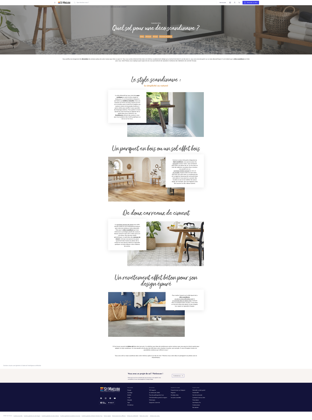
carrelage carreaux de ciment (125, 225)
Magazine (98, 6)
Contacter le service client (199, 397)
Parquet (129, 390)
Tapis (128, 402)
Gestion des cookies (144, 416)
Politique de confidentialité (132, 416)
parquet (175, 164)
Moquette (129, 400)
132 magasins (152, 390)
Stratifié (129, 395)
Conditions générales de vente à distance (50, 416)
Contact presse (196, 405)
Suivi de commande (197, 395)
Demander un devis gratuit (199, 390)
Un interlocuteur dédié (154, 392)
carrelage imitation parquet (181, 171)
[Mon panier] (239, 2)
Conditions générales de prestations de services (70, 416)
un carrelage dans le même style (181, 301)
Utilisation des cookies (154, 416)
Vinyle (128, 397)
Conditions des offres (18, 416)
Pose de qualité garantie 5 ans (156, 395)
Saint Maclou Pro (197, 402)
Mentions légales (107, 416)
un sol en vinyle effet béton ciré (184, 299)
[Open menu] (55, 2)
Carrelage (129, 392)
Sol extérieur (130, 405)
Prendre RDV (196, 392)
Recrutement (195, 407)
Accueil (92, 6)
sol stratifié (176, 173)
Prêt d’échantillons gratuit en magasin (158, 397)
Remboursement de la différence (119, 416)
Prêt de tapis (152, 400)
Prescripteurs (196, 400)
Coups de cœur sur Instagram (178, 390)
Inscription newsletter (176, 397)
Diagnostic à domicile (154, 402)
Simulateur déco (175, 395)
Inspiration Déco (105, 6)
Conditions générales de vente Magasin (32, 416)
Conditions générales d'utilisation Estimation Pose (92, 416)
